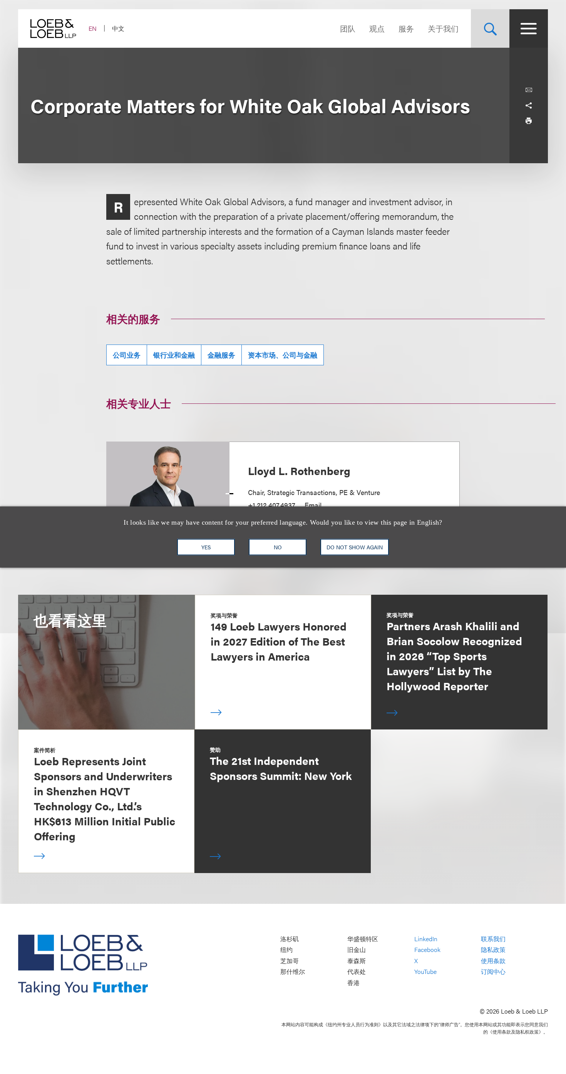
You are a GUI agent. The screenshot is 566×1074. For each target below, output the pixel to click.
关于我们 (443, 28)
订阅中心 (493, 971)
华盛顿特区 (362, 938)
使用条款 (493, 960)
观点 (377, 28)
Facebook (427, 949)
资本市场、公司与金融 (282, 355)
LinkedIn (425, 938)
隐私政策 (493, 949)
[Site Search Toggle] (490, 28)
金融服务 (221, 355)
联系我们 (493, 938)
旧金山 (356, 949)
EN (93, 28)
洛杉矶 (289, 938)
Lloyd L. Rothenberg (299, 470)
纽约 (286, 949)
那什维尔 (292, 971)
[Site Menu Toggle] (528, 28)
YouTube (425, 971)
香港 (353, 982)
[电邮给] (528, 90)
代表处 (356, 971)
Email (313, 505)
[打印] (528, 121)
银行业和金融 (174, 355)
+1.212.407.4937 (271, 505)
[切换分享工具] (528, 105)
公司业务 (127, 355)
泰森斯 (356, 960)
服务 (406, 28)
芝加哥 (289, 960)
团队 (347, 28)
